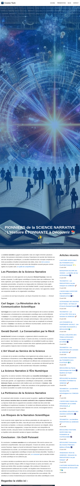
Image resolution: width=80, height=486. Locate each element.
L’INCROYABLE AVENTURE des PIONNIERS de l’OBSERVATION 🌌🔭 (68, 293)
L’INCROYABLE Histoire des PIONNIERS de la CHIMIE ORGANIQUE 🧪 (68, 403)
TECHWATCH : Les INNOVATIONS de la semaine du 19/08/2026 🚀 (69, 350)
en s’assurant (35, 454)
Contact (76, 3)
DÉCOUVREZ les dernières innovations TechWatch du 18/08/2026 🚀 (68, 381)
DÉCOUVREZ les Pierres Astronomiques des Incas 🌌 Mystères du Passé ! (68, 370)
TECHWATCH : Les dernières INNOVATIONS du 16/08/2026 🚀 (69, 422)
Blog (69, 3)
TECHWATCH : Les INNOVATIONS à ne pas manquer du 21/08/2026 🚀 (68, 283)
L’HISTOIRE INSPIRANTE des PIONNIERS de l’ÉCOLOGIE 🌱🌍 (69, 468)
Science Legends (36, 243)
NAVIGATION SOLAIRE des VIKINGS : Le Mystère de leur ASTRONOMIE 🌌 (69, 273)
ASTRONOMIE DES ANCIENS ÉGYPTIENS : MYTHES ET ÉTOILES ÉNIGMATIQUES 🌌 (69, 304)
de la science (45, 262)
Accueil (52, 3)
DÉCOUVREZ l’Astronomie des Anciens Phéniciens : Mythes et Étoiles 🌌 (68, 445)
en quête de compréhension (26, 266)
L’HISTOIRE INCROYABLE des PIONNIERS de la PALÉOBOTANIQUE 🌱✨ (68, 263)
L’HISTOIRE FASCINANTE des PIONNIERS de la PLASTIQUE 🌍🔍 (68, 360)
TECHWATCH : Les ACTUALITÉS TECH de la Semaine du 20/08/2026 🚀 (68, 314)
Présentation (61, 3)
